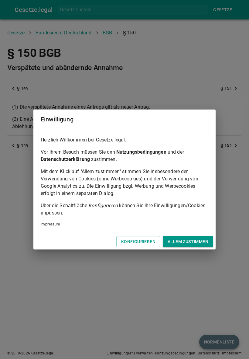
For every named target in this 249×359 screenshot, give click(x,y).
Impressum (50, 224)
